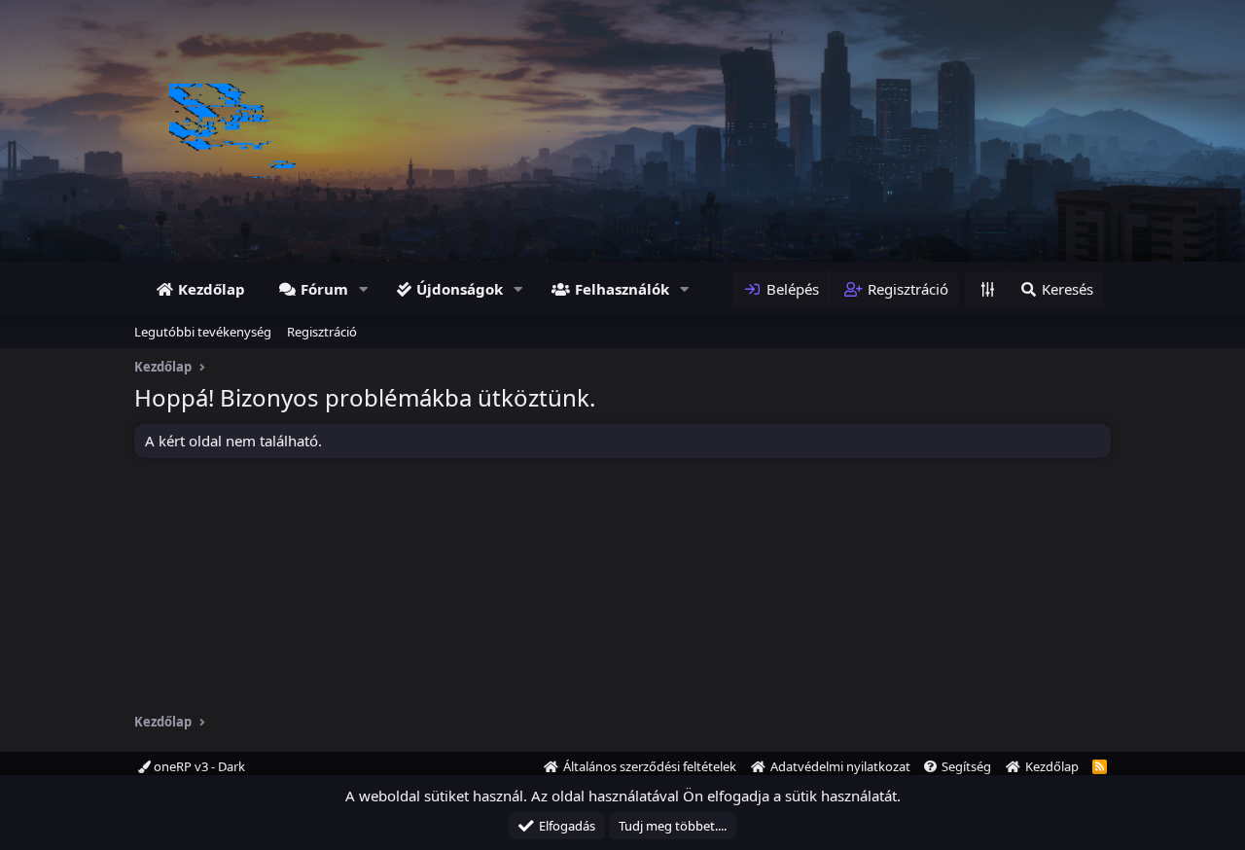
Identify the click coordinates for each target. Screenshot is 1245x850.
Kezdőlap (211, 289)
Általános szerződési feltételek (649, 766)
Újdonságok (459, 289)
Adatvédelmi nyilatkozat (840, 766)
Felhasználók (622, 289)
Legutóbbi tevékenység (202, 331)
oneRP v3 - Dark (198, 766)
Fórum (324, 289)
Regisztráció (322, 331)
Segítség (966, 766)
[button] (363, 289)
